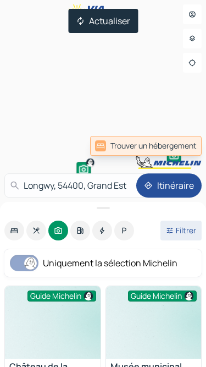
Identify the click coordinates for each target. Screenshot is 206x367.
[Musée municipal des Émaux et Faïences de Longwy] (154, 322)
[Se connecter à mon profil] (192, 14)
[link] (146, 146)
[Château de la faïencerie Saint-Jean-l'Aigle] (53, 322)
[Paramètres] (192, 38)
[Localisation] (192, 63)
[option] (14, 230)
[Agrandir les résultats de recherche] (103, 208)
